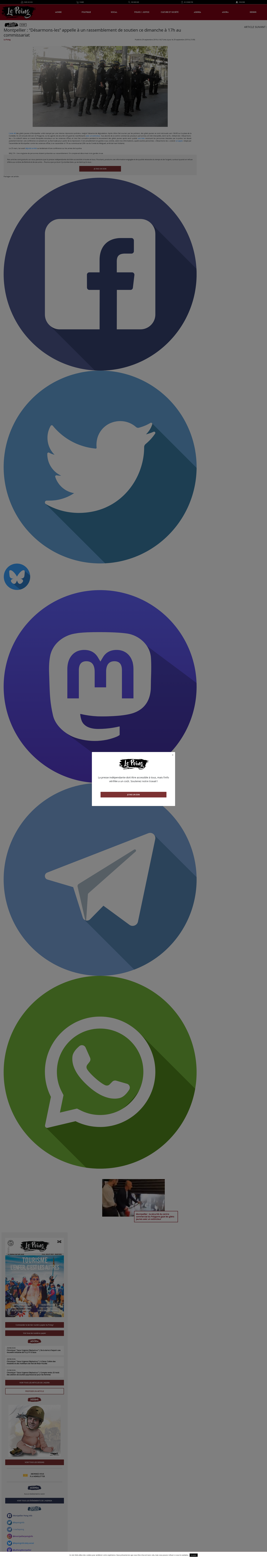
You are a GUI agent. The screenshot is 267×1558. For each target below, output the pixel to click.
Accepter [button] (193, 1555)
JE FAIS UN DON (133, 794)
